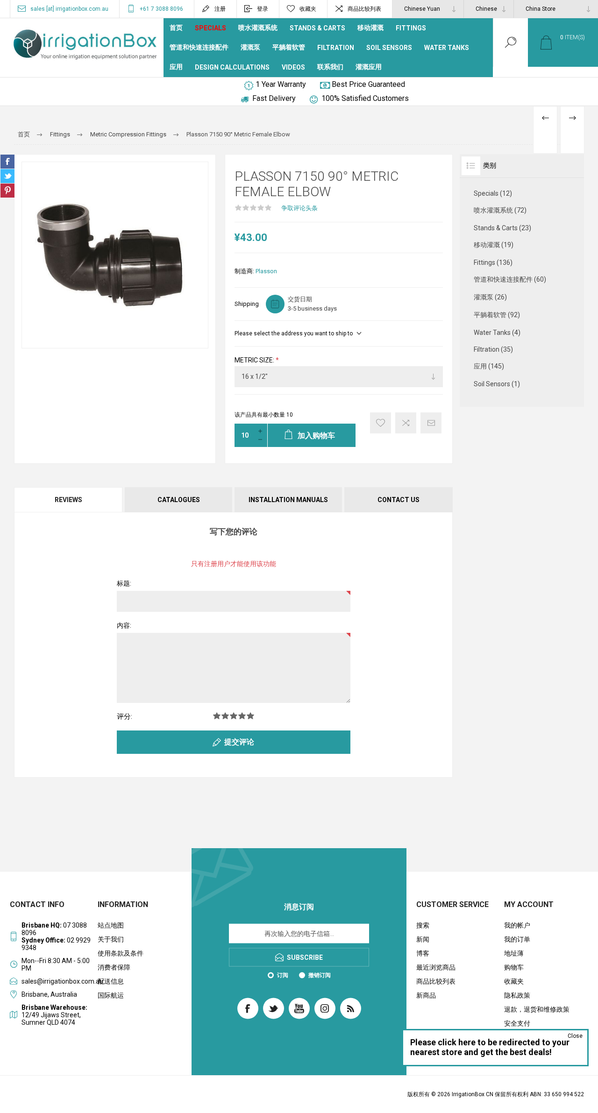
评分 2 (225, 715)
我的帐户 (517, 925)
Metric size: (255, 360)
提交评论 (239, 741)
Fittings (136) (493, 262)
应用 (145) (489, 366)
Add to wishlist (380, 422)
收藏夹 (514, 981)
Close (575, 1036)
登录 (262, 9)
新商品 (426, 995)
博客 (422, 953)
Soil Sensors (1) (497, 384)
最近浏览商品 (436, 967)
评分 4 (242, 715)
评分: (124, 716)
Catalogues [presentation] (178, 499)
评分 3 (233, 715)
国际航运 (111, 995)
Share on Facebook (7, 162)
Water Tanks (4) (497, 332)
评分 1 (217, 715)
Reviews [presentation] (68, 499)
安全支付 (517, 1023)
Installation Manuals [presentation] (288, 499)
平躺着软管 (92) (497, 315)
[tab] (69, 499)
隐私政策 (517, 995)
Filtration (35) (493, 349)
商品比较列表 (364, 9)
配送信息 (111, 981)
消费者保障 (114, 967)
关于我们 (111, 939)
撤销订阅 (319, 975)
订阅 (282, 975)
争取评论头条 (299, 208)
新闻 (422, 939)
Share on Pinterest (7, 191)
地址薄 (514, 953)
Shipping (247, 303)
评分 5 (250, 715)
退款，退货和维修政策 (537, 1009)
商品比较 (405, 422)
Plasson (266, 271)
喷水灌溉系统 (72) (500, 210)
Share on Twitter (7, 176)
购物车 (514, 967)
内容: (124, 625)
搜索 (422, 925)
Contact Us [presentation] (398, 499)
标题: (124, 583)
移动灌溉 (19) (493, 244)
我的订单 (517, 939)
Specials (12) (493, 193)
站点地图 (111, 925)
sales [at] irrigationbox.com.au (69, 9)
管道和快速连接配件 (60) (510, 279)
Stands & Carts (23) (502, 228)
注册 (220, 9)
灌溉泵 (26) (490, 297)
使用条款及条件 (120, 953)
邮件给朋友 (430, 422)
